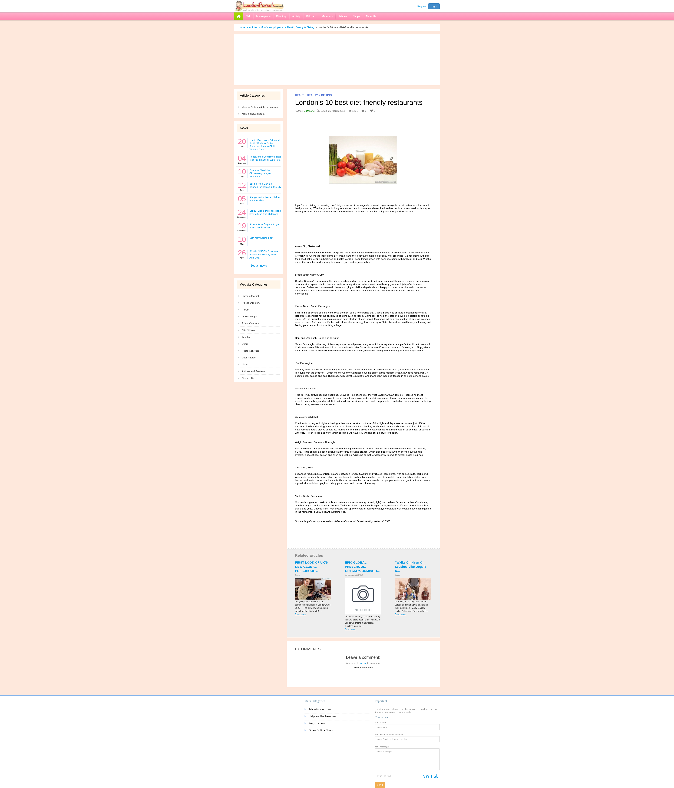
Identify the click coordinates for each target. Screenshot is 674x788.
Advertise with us (320, 709)
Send (380, 784)
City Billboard (249, 330)
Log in (434, 6)
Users (245, 343)
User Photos (249, 357)
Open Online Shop (321, 730)
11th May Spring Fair (261, 237)
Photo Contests (250, 350)
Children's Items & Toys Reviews (260, 107)
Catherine (309, 110)
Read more (300, 614)
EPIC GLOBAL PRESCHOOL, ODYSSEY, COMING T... (362, 567)
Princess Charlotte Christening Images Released (260, 173)
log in (363, 663)
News (245, 364)
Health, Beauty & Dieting (300, 27)
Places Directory (251, 302)
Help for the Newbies (322, 716)
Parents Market (250, 296)
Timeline (246, 337)
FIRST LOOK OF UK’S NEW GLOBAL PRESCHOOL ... (311, 567)
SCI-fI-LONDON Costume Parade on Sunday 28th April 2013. (263, 254)
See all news (258, 265)
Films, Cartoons (250, 323)
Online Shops (249, 316)
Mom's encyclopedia (272, 27)
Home (242, 27)
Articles (253, 27)
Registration (317, 723)
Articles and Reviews (253, 371)
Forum (245, 309)
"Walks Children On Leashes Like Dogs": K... (410, 567)
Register (422, 6)
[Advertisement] (337, 59)
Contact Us (248, 378)
